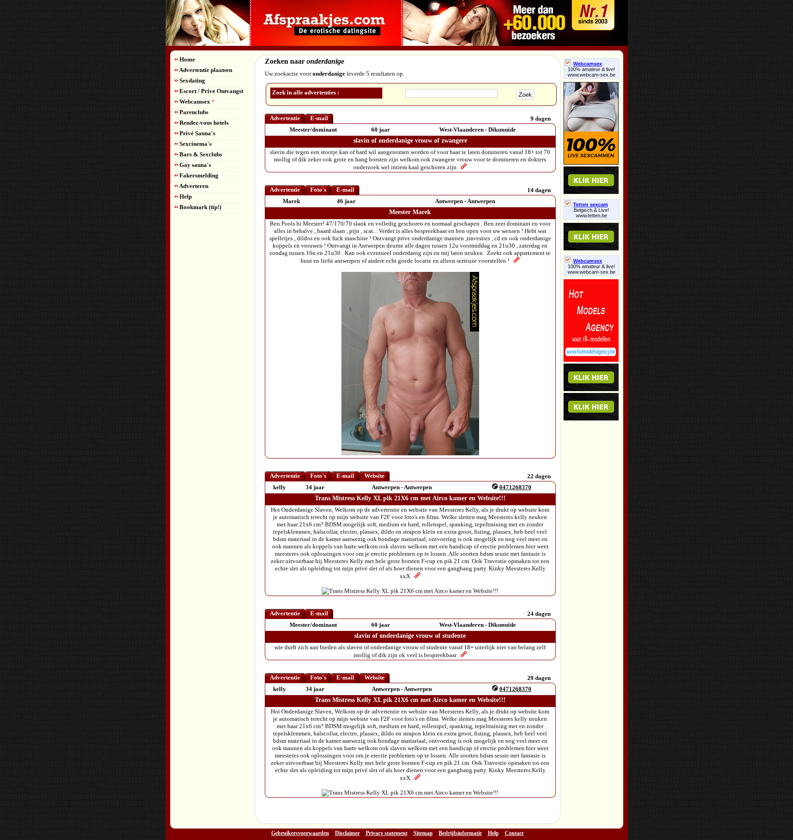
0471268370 (515, 487)
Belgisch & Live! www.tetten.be (591, 212)
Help (185, 196)
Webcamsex (196, 101)
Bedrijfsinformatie (460, 833)
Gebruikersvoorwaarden (300, 833)
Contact (514, 833)
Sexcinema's (195, 143)
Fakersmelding (198, 175)
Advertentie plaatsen (205, 69)
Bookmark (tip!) (199, 207)
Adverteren (193, 185)
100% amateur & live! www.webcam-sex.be (591, 71)
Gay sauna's (194, 164)
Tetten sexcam (590, 204)
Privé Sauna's (196, 133)
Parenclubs (193, 112)
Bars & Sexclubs (200, 154)
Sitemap (423, 833)
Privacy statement (387, 833)
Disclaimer (347, 833)
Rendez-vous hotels (203, 122)
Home (186, 59)
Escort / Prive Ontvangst (210, 91)
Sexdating (191, 80)
